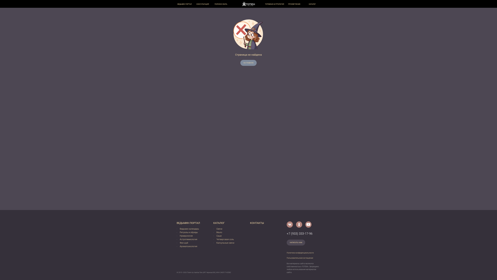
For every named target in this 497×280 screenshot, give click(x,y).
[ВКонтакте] (290, 224)
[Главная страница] (248, 4)
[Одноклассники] (299, 224)
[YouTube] (308, 224)
